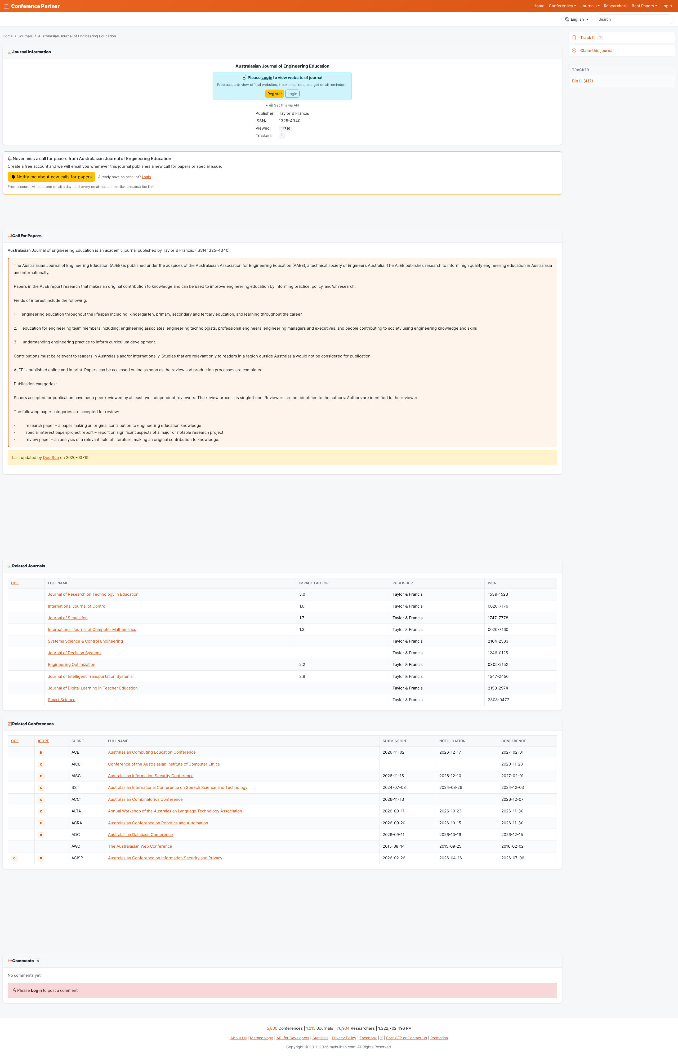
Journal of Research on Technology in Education (93, 594)
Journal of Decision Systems (74, 652)
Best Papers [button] (643, 5)
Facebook (368, 1038)
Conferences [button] (561, 5)
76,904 (343, 1028)
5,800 (272, 1028)
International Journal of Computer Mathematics (92, 629)
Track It (589, 37)
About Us (238, 1038)
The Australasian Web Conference (140, 846)
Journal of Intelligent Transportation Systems (90, 676)
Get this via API (286, 105)
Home (539, 5)
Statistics (320, 1038)
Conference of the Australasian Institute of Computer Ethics (164, 764)
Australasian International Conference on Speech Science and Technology (177, 787)
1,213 (311, 1028)
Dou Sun (51, 457)
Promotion (439, 1038)
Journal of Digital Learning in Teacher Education (93, 688)
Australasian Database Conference (140, 834)
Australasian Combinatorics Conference (145, 799)
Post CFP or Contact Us (406, 1038)
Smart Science (61, 699)
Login (667, 5)
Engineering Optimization (71, 664)
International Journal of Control (77, 606)
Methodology (261, 1038)
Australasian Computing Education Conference (152, 752)
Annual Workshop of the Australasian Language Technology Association (175, 810)
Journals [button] (589, 5)
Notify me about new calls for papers (53, 176)
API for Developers (292, 1038)
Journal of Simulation (68, 617)
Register (274, 93)
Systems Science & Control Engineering (85, 641)
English (577, 19)
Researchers (615, 5)
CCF (15, 583)
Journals (25, 36)
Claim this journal (596, 50)
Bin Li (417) (582, 80)
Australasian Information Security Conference (151, 775)
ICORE (43, 741)
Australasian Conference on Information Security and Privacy (165, 857)
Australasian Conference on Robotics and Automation (158, 822)
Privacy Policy (344, 1038)
